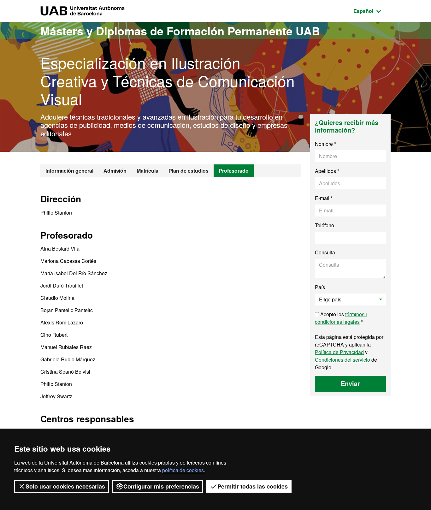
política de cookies (183, 470)
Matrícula (147, 170)
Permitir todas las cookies (252, 486)
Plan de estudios (188, 170)
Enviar (350, 383)
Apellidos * (327, 171)
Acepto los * (341, 318)
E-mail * (324, 198)
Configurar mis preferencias (161, 486)
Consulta (325, 252)
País (320, 287)
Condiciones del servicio (342, 359)
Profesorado (234, 170)
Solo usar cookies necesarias (65, 486)
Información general (69, 170)
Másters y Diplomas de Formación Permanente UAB (180, 30)
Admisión (115, 170)
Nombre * (325, 143)
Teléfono (324, 225)
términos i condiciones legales (341, 318)
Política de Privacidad (339, 352)
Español (372, 11)
